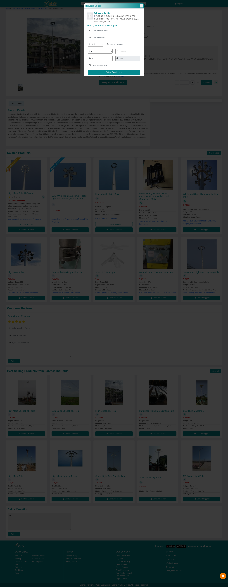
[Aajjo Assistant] (223, 576)
